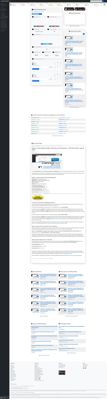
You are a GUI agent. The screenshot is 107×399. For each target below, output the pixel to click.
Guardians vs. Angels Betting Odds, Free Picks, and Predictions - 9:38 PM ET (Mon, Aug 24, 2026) (74, 90)
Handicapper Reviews (5, 16)
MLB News (66, 45)
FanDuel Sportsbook (62, 365)
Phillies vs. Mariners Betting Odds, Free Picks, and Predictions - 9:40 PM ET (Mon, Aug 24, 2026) (74, 42)
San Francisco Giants (70, 204)
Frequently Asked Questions (39, 373)
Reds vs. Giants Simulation (66, 235)
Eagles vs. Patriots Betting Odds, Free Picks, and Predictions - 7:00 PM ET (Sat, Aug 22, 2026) (76, 310)
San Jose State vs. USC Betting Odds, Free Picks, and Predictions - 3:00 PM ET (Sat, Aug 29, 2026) (75, 275)
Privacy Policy (85, 365)
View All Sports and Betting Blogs (44, 355)
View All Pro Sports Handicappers (58, 135)
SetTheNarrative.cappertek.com (64, 337)
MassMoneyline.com (62, 329)
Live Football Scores (62, 366)
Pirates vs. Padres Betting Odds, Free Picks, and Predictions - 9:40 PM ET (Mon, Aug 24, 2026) (73, 65)
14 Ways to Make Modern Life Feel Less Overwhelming (42, 345)
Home (11, 364)
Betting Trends (4, 21)
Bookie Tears (4, 18)
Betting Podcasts (4, 27)
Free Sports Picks (37, 375)
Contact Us (12, 380)
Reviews (11, 369)
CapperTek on (37, 378)
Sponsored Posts (37, 367)
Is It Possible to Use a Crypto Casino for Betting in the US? (42, 331)
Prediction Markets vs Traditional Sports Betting (68, 335)
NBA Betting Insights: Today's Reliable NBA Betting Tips (70, 331)
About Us (11, 377)
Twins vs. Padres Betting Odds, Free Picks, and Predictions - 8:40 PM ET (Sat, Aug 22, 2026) (48, 296)
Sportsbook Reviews (5, 17)
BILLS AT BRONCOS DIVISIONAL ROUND (67, 348)
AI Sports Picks (61, 367)
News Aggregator (4, 26)
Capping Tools (12, 370)
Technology (36, 364)
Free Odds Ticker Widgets (39, 374)
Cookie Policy (85, 366)
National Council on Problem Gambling (74, 255)
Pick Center (3, 8)
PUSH (42, 26)
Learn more (51, 258)
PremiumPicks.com (45, 193)
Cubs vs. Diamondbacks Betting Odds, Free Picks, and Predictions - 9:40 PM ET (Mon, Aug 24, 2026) (74, 78)
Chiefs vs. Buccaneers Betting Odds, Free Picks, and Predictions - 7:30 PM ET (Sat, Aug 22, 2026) (76, 303)
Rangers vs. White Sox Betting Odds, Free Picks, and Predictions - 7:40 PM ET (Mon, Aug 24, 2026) (74, 101)
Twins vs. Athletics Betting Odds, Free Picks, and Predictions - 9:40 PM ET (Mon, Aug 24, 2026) (74, 54)
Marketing (36, 365)
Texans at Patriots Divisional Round (66, 340)
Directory (11, 368)
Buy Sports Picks (13, 378)
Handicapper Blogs (38, 372)
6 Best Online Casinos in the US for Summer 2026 (41, 341)
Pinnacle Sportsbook (62, 364)
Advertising (36, 366)
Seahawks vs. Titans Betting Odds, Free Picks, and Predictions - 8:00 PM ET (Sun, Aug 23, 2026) (76, 289)
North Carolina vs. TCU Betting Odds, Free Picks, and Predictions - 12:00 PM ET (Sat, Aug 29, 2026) (76, 282)
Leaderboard (4, 13)
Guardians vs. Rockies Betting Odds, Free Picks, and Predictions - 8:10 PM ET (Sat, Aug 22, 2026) (48, 310)
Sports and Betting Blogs (38, 371)
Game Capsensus (4, 25)
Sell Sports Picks (13, 379)
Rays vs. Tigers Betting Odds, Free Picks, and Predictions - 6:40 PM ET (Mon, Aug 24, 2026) (48, 289)
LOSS (38, 26)
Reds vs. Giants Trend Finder (58, 223)
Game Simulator (13, 373)
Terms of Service (85, 364)
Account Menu (4, 5)
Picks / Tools (35, 80)
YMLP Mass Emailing (38, 377)
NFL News (69, 292)
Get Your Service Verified (38, 368)
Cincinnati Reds (60, 204)
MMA (39, 11)
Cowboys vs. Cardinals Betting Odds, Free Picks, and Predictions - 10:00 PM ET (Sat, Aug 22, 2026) (76, 296)
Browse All (3, 30)
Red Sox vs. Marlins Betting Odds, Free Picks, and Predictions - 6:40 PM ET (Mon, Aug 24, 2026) (48, 282)
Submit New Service (38, 369)
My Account (3, 4)
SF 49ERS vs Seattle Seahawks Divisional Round (68, 344)
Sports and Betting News (38, 370)
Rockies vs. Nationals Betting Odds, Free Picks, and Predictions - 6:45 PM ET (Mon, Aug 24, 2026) (48, 275)
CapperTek (33, 11)
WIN (35, 26)
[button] (105, 1)
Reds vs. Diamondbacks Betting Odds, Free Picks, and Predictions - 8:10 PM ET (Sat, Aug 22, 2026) (48, 303)
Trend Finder (4, 22)
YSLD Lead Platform (38, 376)
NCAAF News (69, 278)
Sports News (4, 10)
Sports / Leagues (4, 9)
